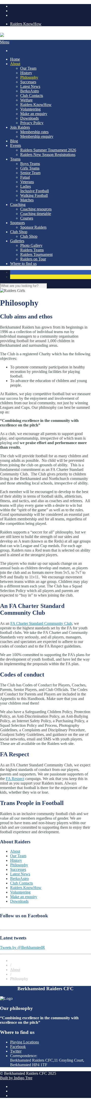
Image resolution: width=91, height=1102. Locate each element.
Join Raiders (20, 127)
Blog (14, 141)
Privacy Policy (31, 123)
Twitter (15, 1051)
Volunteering (30, 109)
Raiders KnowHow (25, 24)
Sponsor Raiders (33, 227)
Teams (15, 159)
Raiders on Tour (33, 259)
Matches (27, 200)
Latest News (30, 86)
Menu (4, 42)
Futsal (25, 177)
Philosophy (29, 77)
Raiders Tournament (36, 254)
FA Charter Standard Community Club (41, 623)
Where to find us (23, 263)
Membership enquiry (36, 136)
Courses (26, 218)
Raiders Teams (32, 250)
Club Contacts (31, 95)
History (26, 73)
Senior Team (30, 173)
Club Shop (18, 232)
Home (15, 59)
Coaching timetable (35, 213)
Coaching (18, 204)
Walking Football (34, 195)
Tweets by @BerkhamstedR (22, 947)
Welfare (26, 100)
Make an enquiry (33, 114)
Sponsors (17, 223)
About (15, 64)
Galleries (17, 241)
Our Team (28, 68)
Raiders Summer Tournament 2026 (48, 150)
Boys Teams (30, 164)
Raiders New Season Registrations (47, 154)
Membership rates (34, 132)
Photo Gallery (31, 245)
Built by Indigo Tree (16, 1078)
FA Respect (15, 778)
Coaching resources (36, 209)
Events (15, 145)
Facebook (18, 1046)
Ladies (25, 186)
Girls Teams (29, 168)
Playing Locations (24, 1042)
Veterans (27, 182)
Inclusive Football (34, 191)
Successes (28, 82)
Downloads (29, 118)
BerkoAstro (29, 91)
